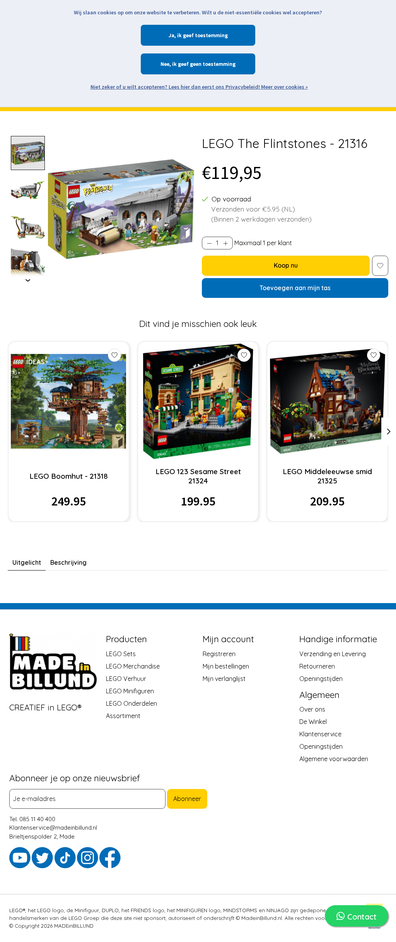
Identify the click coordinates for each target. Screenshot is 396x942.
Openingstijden (321, 678)
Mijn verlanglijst (224, 678)
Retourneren (317, 666)
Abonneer (187, 799)
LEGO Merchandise (133, 666)
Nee (164, 63)
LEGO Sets (121, 653)
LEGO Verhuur (126, 678)
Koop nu (286, 265)
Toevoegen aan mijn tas (295, 288)
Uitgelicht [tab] (26, 562)
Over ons (312, 709)
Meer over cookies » (284, 86)
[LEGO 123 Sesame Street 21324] (198, 401)
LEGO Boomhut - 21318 (68, 476)
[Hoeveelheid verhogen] (225, 243)
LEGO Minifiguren (130, 690)
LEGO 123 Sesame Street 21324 (198, 476)
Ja (171, 35)
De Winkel (313, 721)
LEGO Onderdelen (131, 703)
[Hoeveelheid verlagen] (209, 243)
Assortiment (123, 715)
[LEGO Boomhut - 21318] (68, 401)
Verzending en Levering (332, 653)
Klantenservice (320, 733)
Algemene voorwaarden (333, 758)
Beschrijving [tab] (68, 562)
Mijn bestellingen (226, 666)
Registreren (219, 653)
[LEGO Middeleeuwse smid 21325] (327, 401)
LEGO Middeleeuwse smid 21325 (327, 476)
